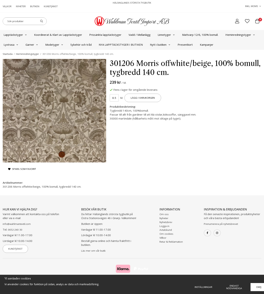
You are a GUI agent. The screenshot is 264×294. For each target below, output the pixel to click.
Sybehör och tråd (81, 44)
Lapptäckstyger (13, 34)
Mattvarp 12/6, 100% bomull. (200, 34)
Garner (30, 44)
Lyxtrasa (9, 44)
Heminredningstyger (238, 34)
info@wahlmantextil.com (17, 224)
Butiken (34, 6)
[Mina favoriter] (247, 21)
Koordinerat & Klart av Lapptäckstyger (58, 34)
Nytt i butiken (158, 44)
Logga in (164, 226)
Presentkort (185, 44)
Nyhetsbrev (165, 222)
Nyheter (21, 6)
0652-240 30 (15, 229)
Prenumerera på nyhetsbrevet (221, 224)
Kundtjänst (51, 6)
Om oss (164, 214)
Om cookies (166, 233)
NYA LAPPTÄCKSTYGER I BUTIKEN (121, 44)
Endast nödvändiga (234, 287)
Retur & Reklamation (171, 241)
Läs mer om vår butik (93, 250)
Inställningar (203, 287)
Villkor (7, 6)
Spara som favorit (23, 169)
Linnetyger (164, 34)
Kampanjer (206, 44)
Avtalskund (165, 229)
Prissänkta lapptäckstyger (105, 34)
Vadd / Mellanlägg (139, 34)
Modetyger (52, 44)
